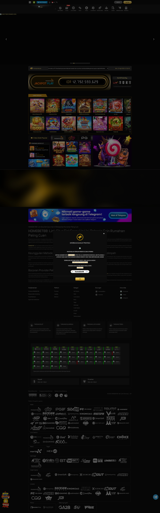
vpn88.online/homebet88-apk (80, 262)
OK (80, 279)
